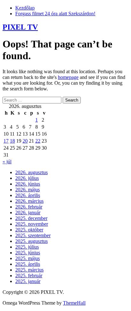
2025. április (27, 264)
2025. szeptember (33, 235)
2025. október (29, 229)
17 (6, 141)
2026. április (27, 195)
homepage (68, 77)
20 (25, 141)
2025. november (31, 224)
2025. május (27, 258)
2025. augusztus (31, 241)
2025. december (31, 218)
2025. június (27, 252)
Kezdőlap (25, 8)
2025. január (27, 281)
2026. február (28, 206)
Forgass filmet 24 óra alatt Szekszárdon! (55, 13)
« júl (7, 161)
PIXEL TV (20, 27)
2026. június (27, 184)
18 (12, 141)
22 (37, 141)
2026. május (27, 189)
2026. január (27, 212)
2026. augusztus (31, 172)
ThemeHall (74, 303)
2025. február (28, 275)
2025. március (29, 269)
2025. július (27, 247)
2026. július (27, 178)
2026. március (29, 201)
